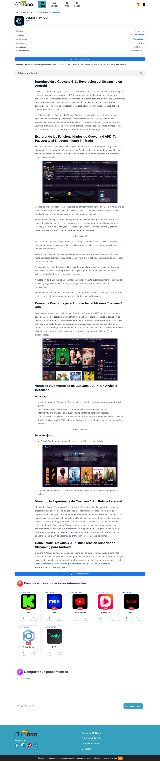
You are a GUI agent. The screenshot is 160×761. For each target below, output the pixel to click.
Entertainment (31, 20)
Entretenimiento (42, 12)
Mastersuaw (138, 39)
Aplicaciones (28, 12)
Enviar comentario (133, 706)
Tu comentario (24, 678)
